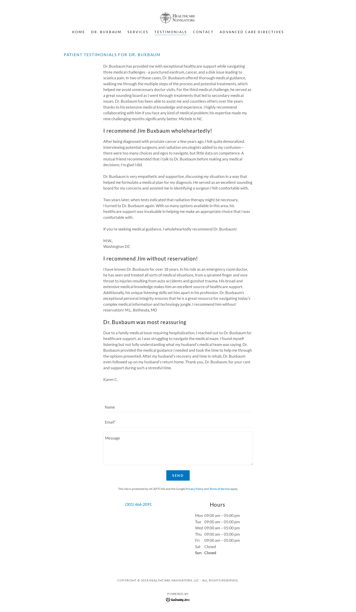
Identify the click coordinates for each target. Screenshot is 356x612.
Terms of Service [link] (219, 488)
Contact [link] (203, 32)
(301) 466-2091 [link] (138, 504)
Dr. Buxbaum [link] (106, 32)
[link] (178, 17)
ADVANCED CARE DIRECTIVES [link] (252, 32)
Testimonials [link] (170, 32)
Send (178, 475)
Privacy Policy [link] (194, 488)
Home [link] (78, 32)
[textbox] (178, 407)
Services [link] (138, 32)
